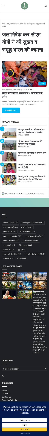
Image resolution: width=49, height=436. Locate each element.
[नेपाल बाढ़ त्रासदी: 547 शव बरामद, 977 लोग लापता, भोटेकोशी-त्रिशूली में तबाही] (9, 276)
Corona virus (10, 227)
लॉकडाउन (8, 259)
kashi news (9, 232)
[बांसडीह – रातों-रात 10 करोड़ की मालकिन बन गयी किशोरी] (9, 168)
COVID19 (26, 227)
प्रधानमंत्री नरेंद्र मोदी (12, 254)
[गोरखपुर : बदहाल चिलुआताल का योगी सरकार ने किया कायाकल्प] (9, 145)
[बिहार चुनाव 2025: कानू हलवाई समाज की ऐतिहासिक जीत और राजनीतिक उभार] (9, 180)
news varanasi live (34, 236)
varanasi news (11, 241)
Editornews (8, 89)
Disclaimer (6, 394)
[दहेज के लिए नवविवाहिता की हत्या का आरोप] (9, 156)
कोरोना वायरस (25, 245)
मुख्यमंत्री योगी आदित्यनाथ (35, 254)
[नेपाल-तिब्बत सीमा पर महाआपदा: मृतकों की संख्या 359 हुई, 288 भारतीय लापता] (40, 276)
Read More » (10, 110)
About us (5, 390)
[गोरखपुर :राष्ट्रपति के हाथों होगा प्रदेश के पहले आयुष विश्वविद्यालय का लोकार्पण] (9, 133)
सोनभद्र (21, 259)
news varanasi (27, 232)
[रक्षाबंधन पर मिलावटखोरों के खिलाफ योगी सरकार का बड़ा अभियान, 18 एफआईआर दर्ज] (40, 285)
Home (6, 24)
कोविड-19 (9, 250)
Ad (3, 376)
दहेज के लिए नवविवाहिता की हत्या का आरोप (32, 153)
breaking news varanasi (32, 223)
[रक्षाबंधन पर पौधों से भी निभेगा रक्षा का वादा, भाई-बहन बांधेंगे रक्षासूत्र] (24, 294)
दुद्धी (21, 250)
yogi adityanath (30, 241)
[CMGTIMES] (24, 6)
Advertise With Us (9, 400)
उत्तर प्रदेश (9, 245)
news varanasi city (12, 236)
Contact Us (6, 397)
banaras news (10, 223)
